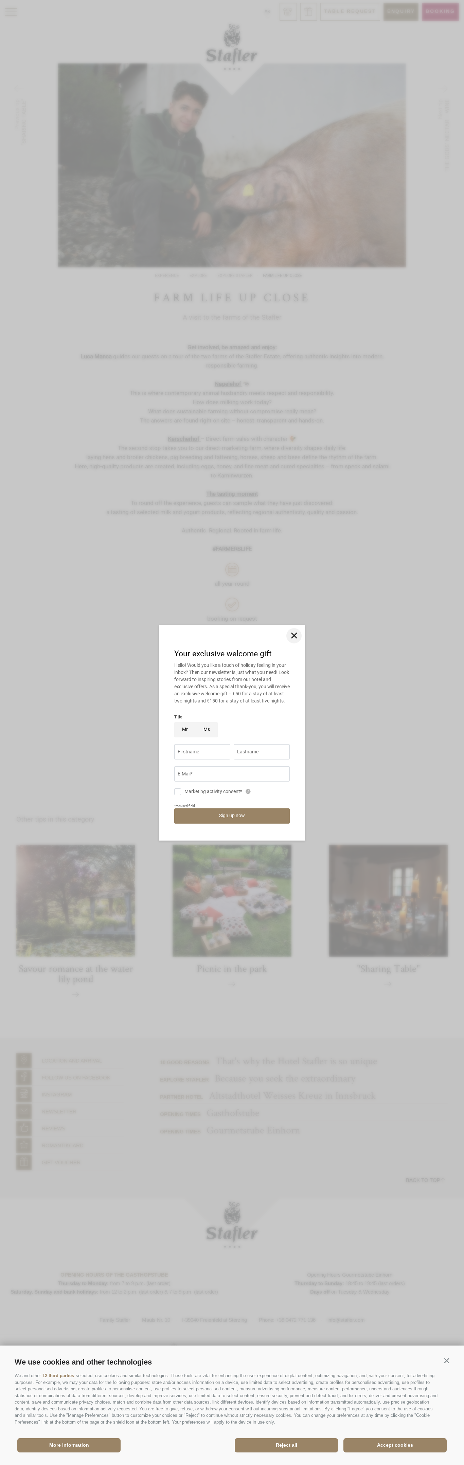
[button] (446, 1361)
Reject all (286, 1445)
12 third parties (58, 1375)
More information (69, 1445)
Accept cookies (395, 1445)
